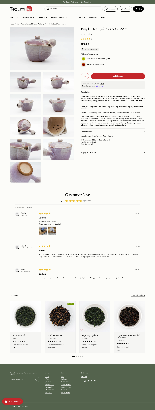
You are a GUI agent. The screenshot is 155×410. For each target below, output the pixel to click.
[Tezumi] (21, 8)
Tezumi (25, 406)
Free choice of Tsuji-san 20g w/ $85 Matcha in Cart (77, 2)
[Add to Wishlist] (85, 76)
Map (47, 379)
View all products (138, 295)
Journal (48, 382)
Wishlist (64, 390)
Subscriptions (66, 384)
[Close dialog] (107, 399)
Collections (49, 384)
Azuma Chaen (51, 338)
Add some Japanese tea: (89, 54)
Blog (47, 376)
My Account (65, 392)
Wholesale (65, 382)
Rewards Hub (66, 387)
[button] (138, 9)
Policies (64, 379)
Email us (84, 376)
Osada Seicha (121, 340)
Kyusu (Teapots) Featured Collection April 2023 (30, 24)
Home (12, 24)
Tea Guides (49, 387)
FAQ (62, 376)
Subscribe (92, 406)
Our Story (48, 392)
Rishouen (15, 338)
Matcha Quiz (50, 390)
